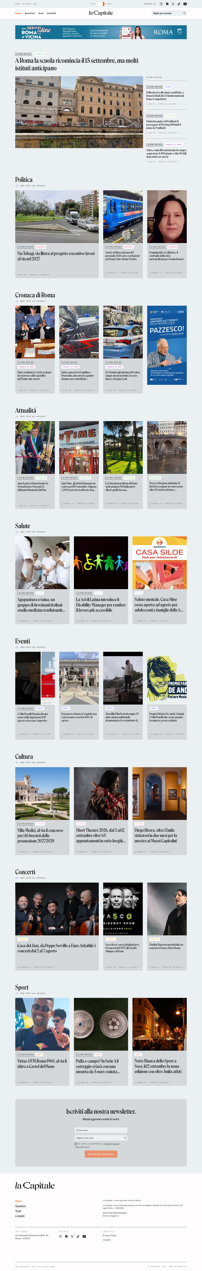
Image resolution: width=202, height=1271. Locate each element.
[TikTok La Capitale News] (178, 3)
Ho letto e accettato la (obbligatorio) (97, 1145)
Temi (41, 13)
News (18, 13)
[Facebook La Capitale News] (167, 3)
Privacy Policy (112, 1144)
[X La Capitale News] (173, 3)
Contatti (51, 13)
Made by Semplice (178, 1267)
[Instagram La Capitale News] (161, 3)
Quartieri (30, 13)
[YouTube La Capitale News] (185, 3)
